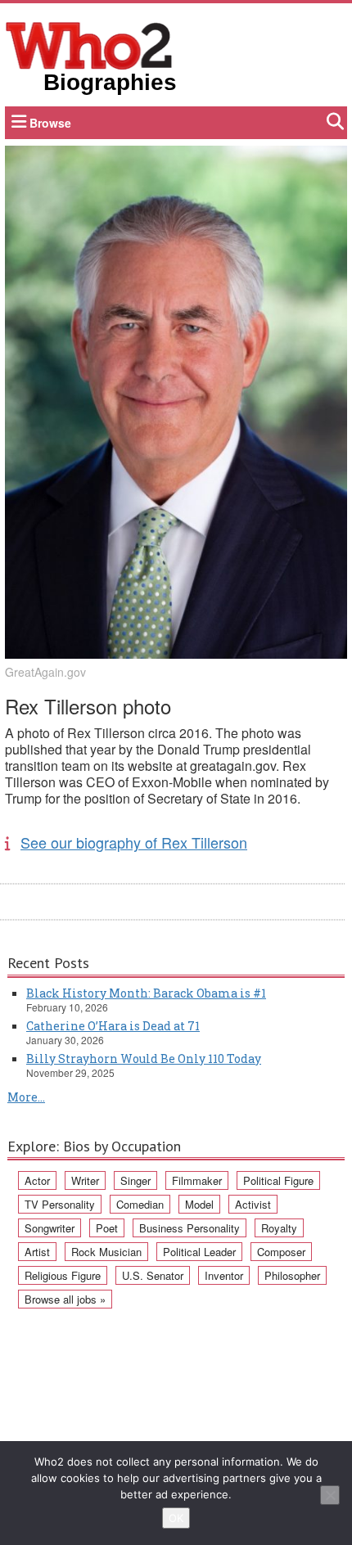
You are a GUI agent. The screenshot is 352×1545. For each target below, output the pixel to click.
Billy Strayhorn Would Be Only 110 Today (143, 1058)
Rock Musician (106, 1251)
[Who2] (89, 44)
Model (199, 1204)
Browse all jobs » (65, 1299)
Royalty (279, 1228)
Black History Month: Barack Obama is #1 (146, 993)
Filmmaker (197, 1180)
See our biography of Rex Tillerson (133, 842)
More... (26, 1097)
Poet (107, 1228)
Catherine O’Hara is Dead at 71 (113, 1026)
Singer (135, 1180)
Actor (37, 1180)
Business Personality (189, 1228)
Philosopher (292, 1275)
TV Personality (60, 1204)
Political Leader (199, 1251)
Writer (85, 1180)
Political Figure (278, 1180)
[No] (330, 1495)
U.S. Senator (152, 1275)
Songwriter (49, 1228)
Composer (281, 1251)
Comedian (140, 1204)
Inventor (224, 1275)
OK (176, 1518)
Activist (253, 1204)
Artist (37, 1251)
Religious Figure (63, 1275)
